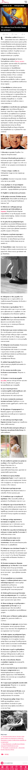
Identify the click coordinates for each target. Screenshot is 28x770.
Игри (21, 769)
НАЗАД (6, 754)
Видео (16, 769)
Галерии (7, 769)
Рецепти (2, 769)
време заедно (19, 61)
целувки (3, 380)
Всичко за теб (7, 5)
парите (3, 211)
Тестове (12, 769)
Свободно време (19, 5)
